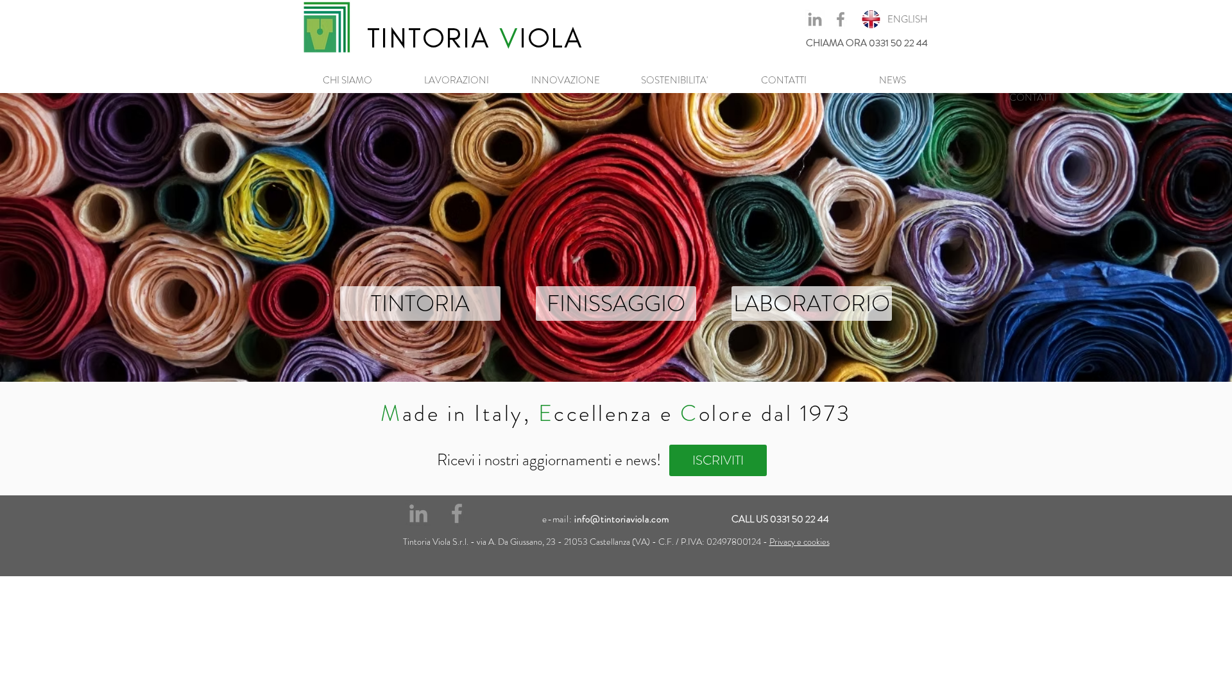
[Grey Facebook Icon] (840, 19)
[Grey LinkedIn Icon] (815, 19)
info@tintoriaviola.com (621, 519)
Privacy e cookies (799, 541)
